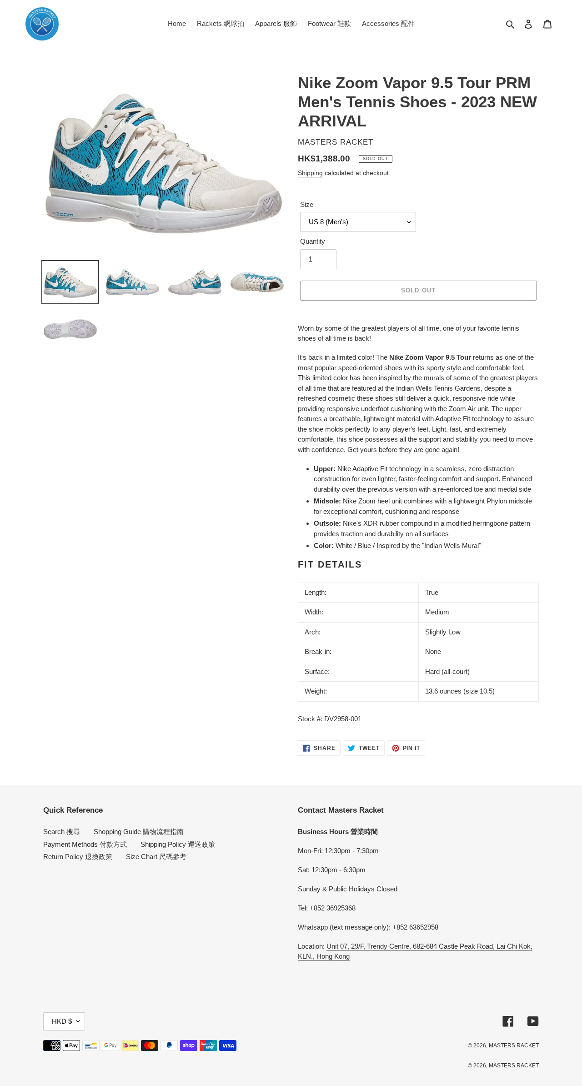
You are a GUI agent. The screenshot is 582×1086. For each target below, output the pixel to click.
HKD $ (62, 1021)
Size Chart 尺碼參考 (156, 856)
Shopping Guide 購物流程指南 (139, 831)
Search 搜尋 (61, 831)
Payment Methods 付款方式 (85, 844)
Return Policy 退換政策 (77, 856)
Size (306, 204)
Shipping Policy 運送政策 (177, 844)
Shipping (310, 172)
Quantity (312, 241)
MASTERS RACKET (514, 1045)
